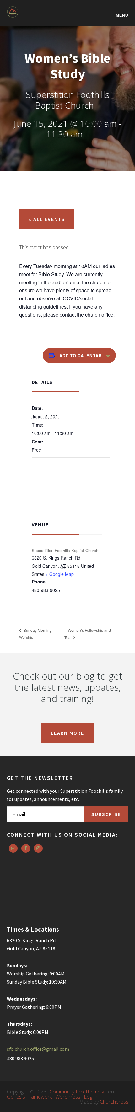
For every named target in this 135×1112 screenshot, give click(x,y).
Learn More (67, 733)
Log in (90, 1096)
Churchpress (114, 1101)
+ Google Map (60, 574)
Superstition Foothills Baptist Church (38, 16)
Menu (122, 15)
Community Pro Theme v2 (78, 1091)
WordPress (67, 1096)
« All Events (47, 219)
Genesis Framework (29, 1096)
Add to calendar (80, 355)
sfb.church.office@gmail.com (38, 1049)
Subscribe (106, 814)
